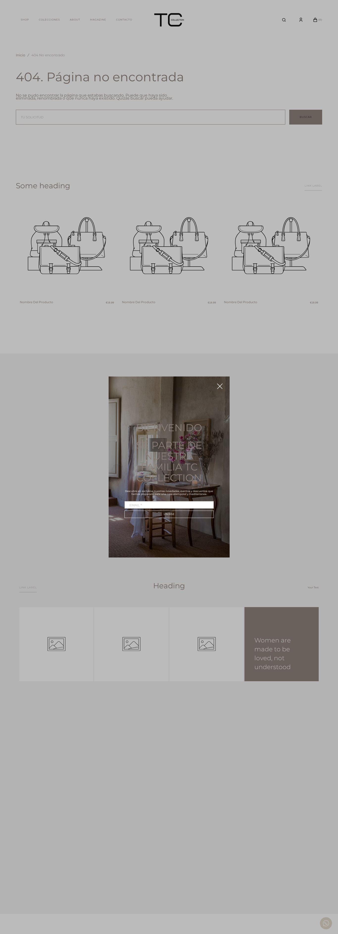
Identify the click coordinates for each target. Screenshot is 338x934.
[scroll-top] (326, 903)
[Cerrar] (220, 386)
